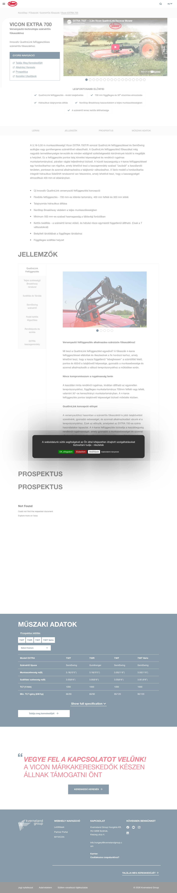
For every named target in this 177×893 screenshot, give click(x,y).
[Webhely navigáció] (4, 4)
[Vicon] (12, 3)
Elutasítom (80, 451)
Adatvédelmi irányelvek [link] (110, 452)
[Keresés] (159, 14)
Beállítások (94, 451)
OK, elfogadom (65, 451)
